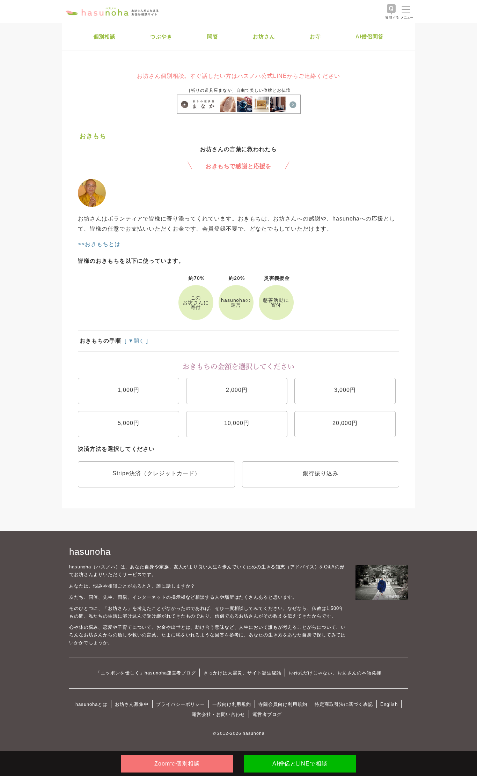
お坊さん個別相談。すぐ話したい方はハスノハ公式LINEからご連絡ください (238, 76)
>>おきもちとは (99, 244)
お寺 (315, 36)
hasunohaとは (91, 704)
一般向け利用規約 (231, 704)
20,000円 (345, 423)
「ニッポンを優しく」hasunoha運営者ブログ (146, 673)
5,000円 (128, 423)
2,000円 (237, 390)
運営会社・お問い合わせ (218, 714)
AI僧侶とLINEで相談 (300, 764)
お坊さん (264, 36)
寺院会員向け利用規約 (282, 704)
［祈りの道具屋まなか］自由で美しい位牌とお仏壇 (238, 90)
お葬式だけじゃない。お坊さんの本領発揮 (334, 673)
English (389, 704)
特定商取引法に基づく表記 (344, 704)
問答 (212, 36)
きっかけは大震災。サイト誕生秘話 (242, 673)
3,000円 (345, 390)
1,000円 (128, 390)
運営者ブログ (267, 714)
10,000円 (236, 423)
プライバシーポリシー (180, 704)
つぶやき (161, 36)
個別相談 (105, 36)
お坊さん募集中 (132, 704)
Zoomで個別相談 (177, 764)
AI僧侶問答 (369, 36)
